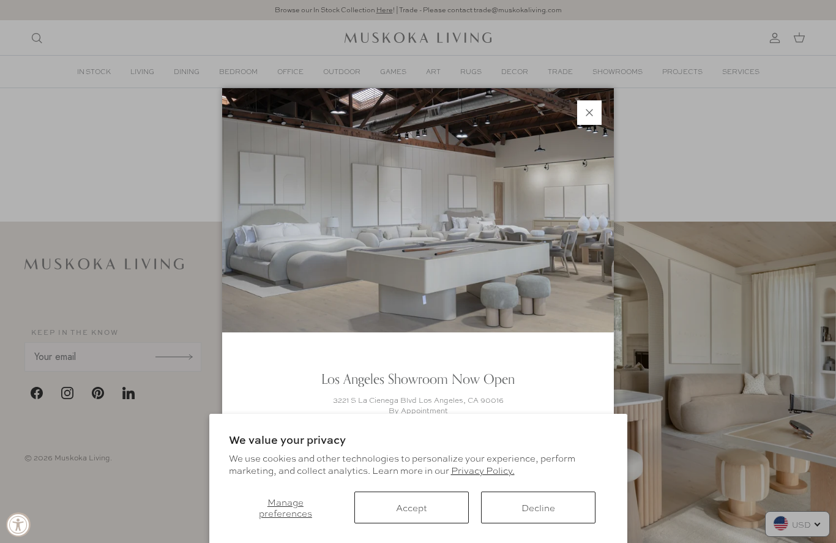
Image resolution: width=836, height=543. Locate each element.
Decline (538, 507)
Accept (411, 507)
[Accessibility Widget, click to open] (18, 524)
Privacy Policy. (483, 470)
